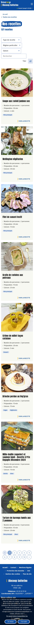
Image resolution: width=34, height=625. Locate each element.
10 (24, 557)
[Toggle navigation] (32, 4)
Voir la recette (24, 121)
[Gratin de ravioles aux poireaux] (17, 256)
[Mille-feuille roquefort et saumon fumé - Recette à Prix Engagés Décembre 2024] (17, 436)
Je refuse (10, 621)
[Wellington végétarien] (17, 140)
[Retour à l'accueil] (6, 2)
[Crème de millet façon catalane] (17, 317)
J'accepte (24, 621)
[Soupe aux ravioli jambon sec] (17, 82)
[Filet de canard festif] (17, 198)
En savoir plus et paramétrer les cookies (17, 617)
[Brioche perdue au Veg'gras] (17, 378)
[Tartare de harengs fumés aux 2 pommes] (17, 499)
